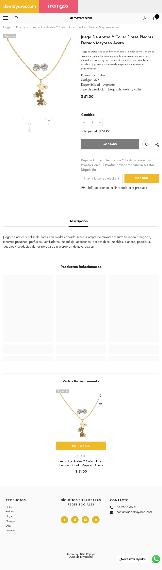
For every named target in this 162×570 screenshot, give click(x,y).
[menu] (5, 18)
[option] (39, 71)
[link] (147, 144)
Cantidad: (88, 114)
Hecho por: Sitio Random (81, 554)
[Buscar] (16, 18)
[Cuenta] (145, 18)
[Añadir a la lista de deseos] (100, 395)
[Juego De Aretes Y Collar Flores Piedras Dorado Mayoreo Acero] (81, 415)
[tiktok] (85, 519)
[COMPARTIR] (155, 144)
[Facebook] (64, 519)
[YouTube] (96, 519)
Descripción (78, 221)
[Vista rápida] (100, 404)
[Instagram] (75, 519)
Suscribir (142, 178)
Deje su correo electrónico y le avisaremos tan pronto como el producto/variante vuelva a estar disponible (117, 165)
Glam (102, 75)
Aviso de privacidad (81, 557)
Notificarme (81, 446)
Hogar (7, 27)
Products (22, 27)
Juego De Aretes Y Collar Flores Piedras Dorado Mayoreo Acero (81, 463)
